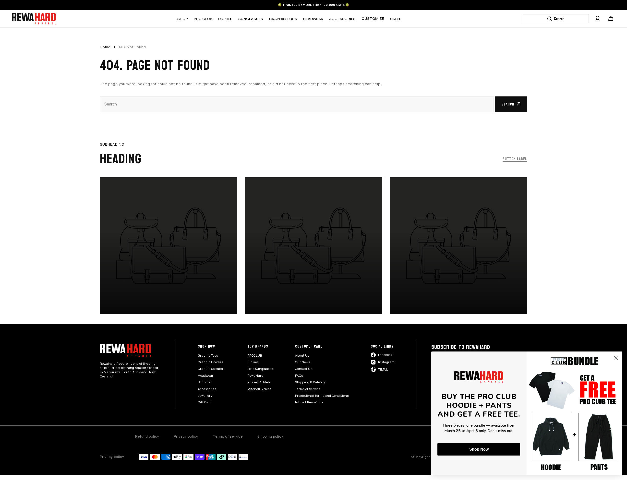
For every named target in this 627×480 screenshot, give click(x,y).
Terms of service (228, 436)
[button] (597, 18)
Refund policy (147, 436)
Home (105, 47)
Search (508, 104)
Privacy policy (186, 436)
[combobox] (297, 104)
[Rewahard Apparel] (34, 18)
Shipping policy (270, 436)
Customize (373, 18)
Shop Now (479, 449)
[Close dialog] (616, 357)
